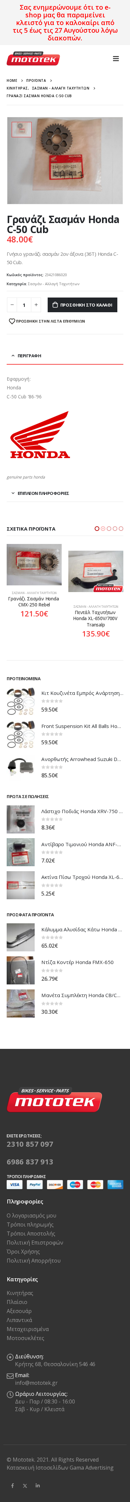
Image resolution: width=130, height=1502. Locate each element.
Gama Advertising (92, 1467)
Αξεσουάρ (19, 1311)
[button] (97, 529)
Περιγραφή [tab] (29, 356)
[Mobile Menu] (116, 58)
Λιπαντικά (19, 1320)
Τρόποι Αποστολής (31, 1233)
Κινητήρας (20, 1293)
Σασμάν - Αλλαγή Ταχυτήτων (53, 283)
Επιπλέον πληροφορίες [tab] (43, 493)
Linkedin (38, 1486)
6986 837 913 (30, 1161)
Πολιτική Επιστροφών (35, 1242)
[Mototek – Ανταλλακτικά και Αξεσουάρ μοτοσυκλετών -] (33, 58)
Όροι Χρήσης (23, 1251)
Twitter (25, 1486)
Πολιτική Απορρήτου (34, 1260)
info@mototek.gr (36, 1382)
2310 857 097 (30, 1144)
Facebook (12, 1486)
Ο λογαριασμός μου (31, 1215)
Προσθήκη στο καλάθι (86, 305)
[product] (34, 571)
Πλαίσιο (17, 1302)
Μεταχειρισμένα (28, 1329)
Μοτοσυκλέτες (25, 1338)
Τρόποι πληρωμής (30, 1224)
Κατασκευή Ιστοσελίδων (38, 1467)
